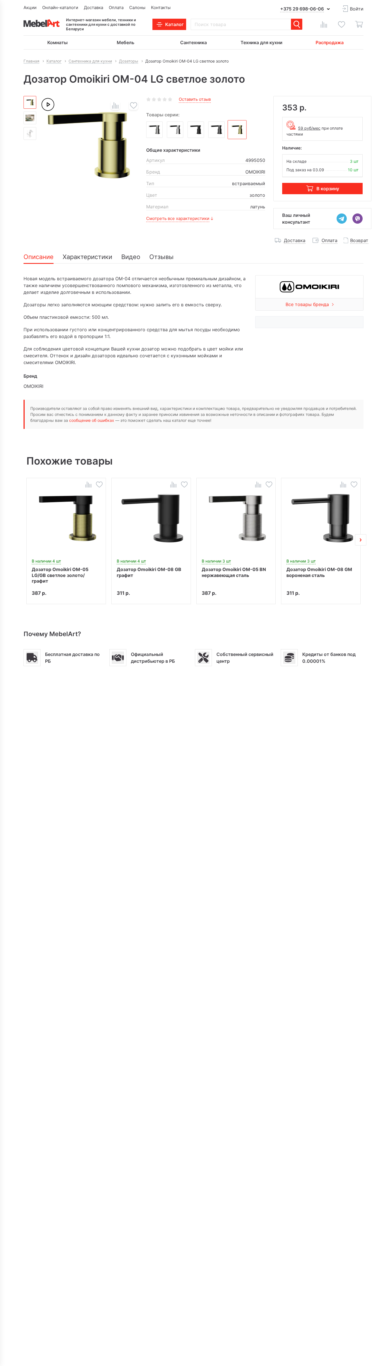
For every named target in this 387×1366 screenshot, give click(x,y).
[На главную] (41, 23)
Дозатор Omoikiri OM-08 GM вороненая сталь (319, 572)
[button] (26, 540)
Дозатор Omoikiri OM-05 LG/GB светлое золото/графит (60, 575)
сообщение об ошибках (91, 420)
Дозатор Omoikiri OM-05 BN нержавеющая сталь (234, 572)
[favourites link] (341, 24)
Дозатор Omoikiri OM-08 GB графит (149, 572)
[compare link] (323, 24)
